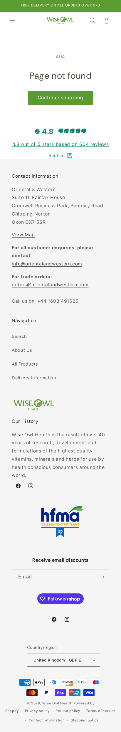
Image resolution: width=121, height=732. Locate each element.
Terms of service (101, 711)
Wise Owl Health (57, 703)
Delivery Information (34, 378)
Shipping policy (84, 720)
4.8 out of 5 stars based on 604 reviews (60, 144)
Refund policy (68, 711)
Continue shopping (61, 97)
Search (19, 336)
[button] (12, 20)
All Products (25, 364)
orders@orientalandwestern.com (50, 284)
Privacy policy (37, 711)
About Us (22, 350)
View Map (23, 235)
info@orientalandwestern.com (47, 264)
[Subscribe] (102, 577)
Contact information (47, 720)
